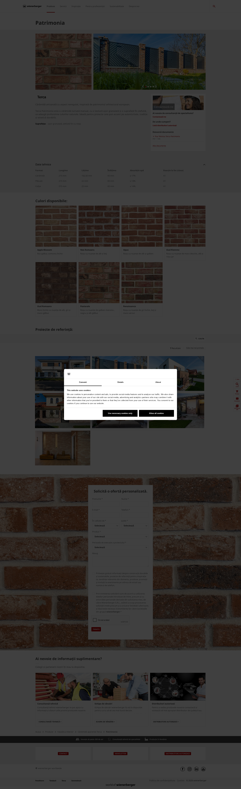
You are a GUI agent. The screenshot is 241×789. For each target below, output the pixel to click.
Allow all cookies (156, 413)
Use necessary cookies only (120, 413)
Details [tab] (120, 382)
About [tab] (158, 382)
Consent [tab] (83, 382)
